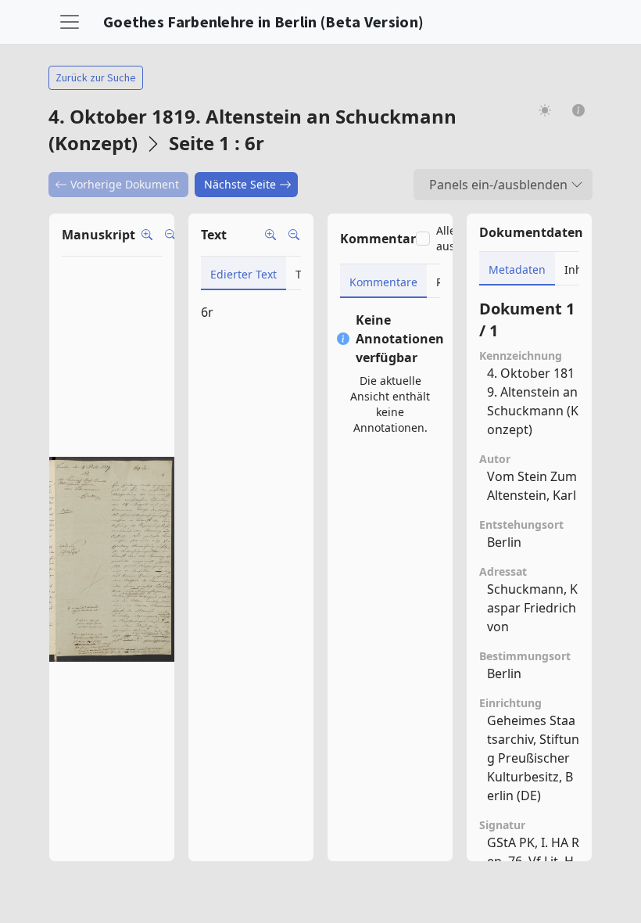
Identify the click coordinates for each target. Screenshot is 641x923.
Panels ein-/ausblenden (498, 184)
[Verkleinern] (294, 234)
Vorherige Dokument (124, 184)
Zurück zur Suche (96, 77)
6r (207, 312)
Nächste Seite (240, 184)
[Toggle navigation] (69, 22)
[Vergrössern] (270, 234)
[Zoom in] (147, 234)
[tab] (243, 273)
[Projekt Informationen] (579, 110)
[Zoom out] (170, 234)
